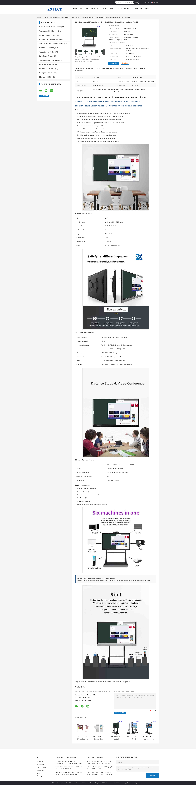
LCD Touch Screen (46, 56)
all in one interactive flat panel (105, 682)
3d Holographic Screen (47, 35)
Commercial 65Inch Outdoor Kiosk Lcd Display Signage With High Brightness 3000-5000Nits (82, 738)
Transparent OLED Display (49, 60)
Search (136, 2)
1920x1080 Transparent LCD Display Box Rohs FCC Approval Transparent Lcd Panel (100, 768)
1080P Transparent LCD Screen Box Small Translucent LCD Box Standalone (100, 773)
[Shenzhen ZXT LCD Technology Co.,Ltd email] (41, 91)
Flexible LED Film (45, 77)
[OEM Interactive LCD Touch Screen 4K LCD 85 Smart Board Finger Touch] (132, 728)
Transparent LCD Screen (48, 31)
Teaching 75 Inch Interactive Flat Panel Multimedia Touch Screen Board (149, 738)
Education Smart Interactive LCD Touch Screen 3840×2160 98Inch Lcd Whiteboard (69, 768)
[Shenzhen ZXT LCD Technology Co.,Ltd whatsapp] (47, 91)
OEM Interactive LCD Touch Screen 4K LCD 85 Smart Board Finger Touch (132, 738)
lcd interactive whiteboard (87, 682)
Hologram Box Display (47, 73)
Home (75, 8)
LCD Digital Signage (46, 64)
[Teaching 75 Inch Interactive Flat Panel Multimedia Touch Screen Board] (149, 728)
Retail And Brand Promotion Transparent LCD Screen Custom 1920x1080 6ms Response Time (100, 762)
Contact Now (113, 63)
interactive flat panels (123, 682)
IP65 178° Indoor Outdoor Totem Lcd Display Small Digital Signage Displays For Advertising (99, 738)
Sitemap (39, 776)
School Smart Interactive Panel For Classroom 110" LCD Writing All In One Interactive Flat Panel (69, 762)
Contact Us (137, 8)
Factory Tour (107, 8)
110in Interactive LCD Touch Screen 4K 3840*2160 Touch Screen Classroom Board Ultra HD (89, 59)
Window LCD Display (47, 48)
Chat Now (146, 2)
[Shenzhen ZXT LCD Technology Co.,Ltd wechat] (52, 91)
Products (84, 8)
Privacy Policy (56, 783)
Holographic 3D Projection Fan (50, 39)
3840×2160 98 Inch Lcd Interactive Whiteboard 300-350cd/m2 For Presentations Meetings (115, 738)
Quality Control (123, 8)
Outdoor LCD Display (47, 69)
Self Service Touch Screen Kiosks (51, 43)
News (147, 8)
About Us (95, 8)
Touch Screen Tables (47, 52)
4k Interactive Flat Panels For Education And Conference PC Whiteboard (69, 773)
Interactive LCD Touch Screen (59, 17)
